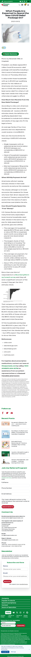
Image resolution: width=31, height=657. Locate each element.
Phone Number (7, 488)
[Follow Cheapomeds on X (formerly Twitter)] (17, 612)
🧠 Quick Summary (10, 54)
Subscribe (7, 581)
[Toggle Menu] (28, 5)
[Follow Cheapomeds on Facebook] (24, 612)
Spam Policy (26, 616)
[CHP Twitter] (7, 413)
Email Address (7, 494)
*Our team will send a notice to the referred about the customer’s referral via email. (15, 501)
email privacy (24, 584)
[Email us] (20, 1)
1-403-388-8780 (16, 546)
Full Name (5, 482)
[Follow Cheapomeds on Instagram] (20, 612)
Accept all (5, 651)
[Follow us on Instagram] (24, 1)
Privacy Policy (3, 616)
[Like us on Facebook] (26, 1)
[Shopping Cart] (25, 4)
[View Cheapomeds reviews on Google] (27, 612)
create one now (6, 477)
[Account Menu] (22, 4)
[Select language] (28, 1)
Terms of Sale (11, 616)
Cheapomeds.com (9, 366)
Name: (5, 566)
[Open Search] (19, 4)
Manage (13, 651)
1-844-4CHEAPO (8, 1)
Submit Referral (7, 506)
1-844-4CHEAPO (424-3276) (16, 544)
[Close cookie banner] (29, 649)
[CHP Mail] (12, 413)
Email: (5, 573)
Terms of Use (19, 616)
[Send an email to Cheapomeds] (14, 612)
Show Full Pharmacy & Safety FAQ (15, 656)
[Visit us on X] (22, 1)
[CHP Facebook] (3, 413)
